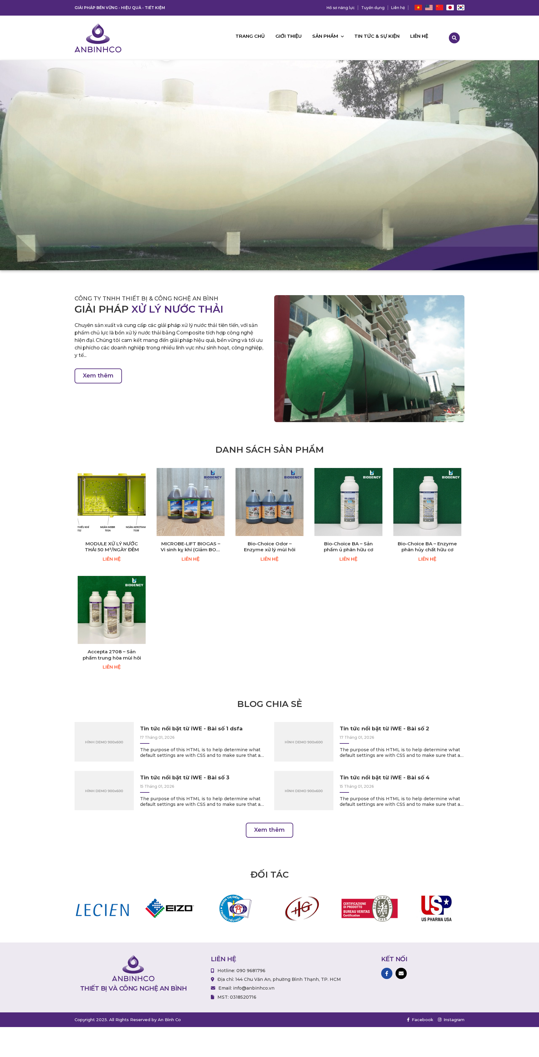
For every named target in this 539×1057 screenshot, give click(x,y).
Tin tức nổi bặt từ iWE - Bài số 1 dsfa (191, 728)
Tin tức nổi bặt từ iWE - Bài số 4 (385, 777)
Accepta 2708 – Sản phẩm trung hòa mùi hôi (112, 655)
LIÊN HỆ (112, 559)
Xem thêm (98, 375)
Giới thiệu (288, 36)
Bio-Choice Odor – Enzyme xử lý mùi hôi (269, 547)
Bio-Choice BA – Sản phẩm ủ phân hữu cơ (348, 547)
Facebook (421, 1019)
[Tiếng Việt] (418, 7)
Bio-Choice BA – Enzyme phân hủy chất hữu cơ (427, 547)
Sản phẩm (325, 36)
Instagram (453, 1019)
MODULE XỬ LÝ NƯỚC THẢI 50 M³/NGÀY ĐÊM (112, 547)
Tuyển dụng (373, 7)
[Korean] (460, 7)
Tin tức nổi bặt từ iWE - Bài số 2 (384, 728)
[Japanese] (450, 7)
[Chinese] (439, 7)
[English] (429, 7)
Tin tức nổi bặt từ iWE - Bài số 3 (184, 777)
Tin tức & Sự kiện (377, 36)
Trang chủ (250, 36)
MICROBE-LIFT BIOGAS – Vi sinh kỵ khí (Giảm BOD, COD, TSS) (191, 547)
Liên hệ (398, 7)
